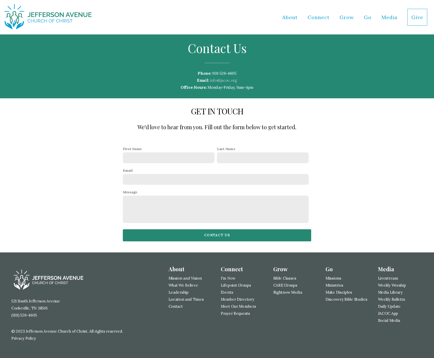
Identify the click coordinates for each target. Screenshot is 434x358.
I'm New (228, 278)
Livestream (388, 278)
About (290, 17)
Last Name (226, 149)
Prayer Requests (235, 313)
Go (368, 17)
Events (227, 292)
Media (390, 17)
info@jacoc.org (223, 80)
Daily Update (389, 306)
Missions (333, 278)
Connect (319, 17)
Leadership (179, 292)
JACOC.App (388, 313)
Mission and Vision (185, 278)
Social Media (389, 320)
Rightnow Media (287, 292)
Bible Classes (284, 278)
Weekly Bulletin (391, 299)
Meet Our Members (238, 306)
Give (417, 17)
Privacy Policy (23, 338)
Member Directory (237, 299)
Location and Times (186, 299)
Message (130, 192)
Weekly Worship (392, 285)
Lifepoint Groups (236, 285)
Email (128, 170)
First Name (132, 149)
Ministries (334, 285)
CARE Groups (285, 285)
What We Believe (183, 285)
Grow (347, 17)
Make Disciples (338, 292)
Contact (176, 306)
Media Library (390, 292)
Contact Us (217, 235)
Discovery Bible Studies (346, 299)
